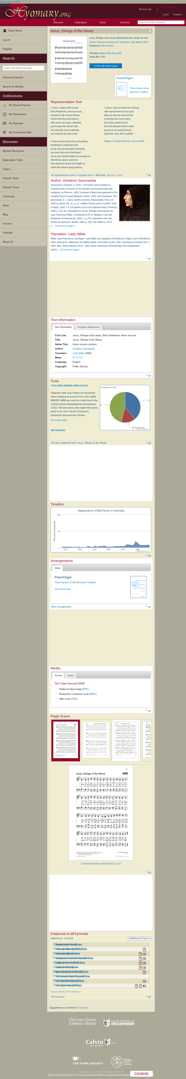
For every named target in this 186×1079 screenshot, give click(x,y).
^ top (148, 175)
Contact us (83, 1007)
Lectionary (9, 196)
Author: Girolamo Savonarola (103, 42)
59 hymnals (108, 46)
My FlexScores (17, 114)
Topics (6, 169)
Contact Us (81, 1075)
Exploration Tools (13, 160)
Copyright (60, 1075)
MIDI (103, 57)
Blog (5, 214)
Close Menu (15, 30)
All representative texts (63, 175)
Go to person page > (65, 226)
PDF (108, 53)
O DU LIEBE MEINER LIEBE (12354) (69, 385)
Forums (7, 223)
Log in (166, 14)
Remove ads (145, 9)
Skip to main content (10, 2)
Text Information (63, 327)
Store (103, 22)
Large (119, 175)
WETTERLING (58, 430)
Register (177, 14)
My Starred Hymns (19, 105)
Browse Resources (13, 151)
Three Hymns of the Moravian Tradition (75, 582)
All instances (58, 996)
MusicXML (117, 53)
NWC (93, 694)
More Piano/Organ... (63, 589)
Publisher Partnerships (118, 1075)
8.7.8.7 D (77, 357)
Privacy (70, 1075)
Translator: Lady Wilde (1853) (133, 42)
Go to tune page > (59, 420)
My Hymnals (16, 123)
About (51, 1075)
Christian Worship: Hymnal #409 (128, 141)
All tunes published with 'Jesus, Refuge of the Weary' (79, 442)
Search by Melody (13, 86)
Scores (58, 675)
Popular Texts (11, 178)
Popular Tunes (11, 187)
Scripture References (88, 327)
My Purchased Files (20, 132)
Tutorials (8, 232)
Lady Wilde (78, 353)
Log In (6, 40)
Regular (111, 175)
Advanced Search (13, 77)
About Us (8, 241)
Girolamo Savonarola (84, 348)
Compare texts (85, 175)
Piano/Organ (124, 78)
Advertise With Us (96, 1075)
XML (74, 699)
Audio (71, 675)
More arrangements (61, 606)
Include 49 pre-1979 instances (66, 991)
